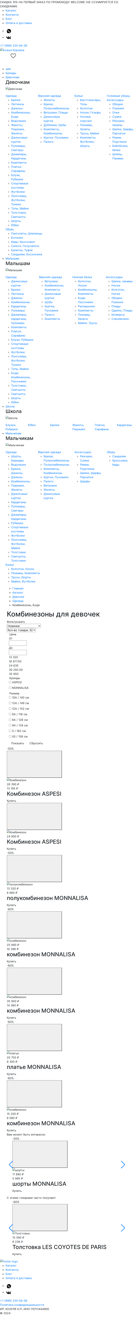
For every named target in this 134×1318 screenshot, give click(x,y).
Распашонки (86, 306)
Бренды (11, 73)
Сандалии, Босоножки (26, 254)
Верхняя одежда (49, 96)
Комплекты (19, 162)
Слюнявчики (120, 319)
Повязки (118, 108)
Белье (79, 96)
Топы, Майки (20, 208)
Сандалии (119, 456)
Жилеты (49, 100)
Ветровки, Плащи (56, 112)
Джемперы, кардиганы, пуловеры (19, 319)
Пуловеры (18, 310)
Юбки (15, 225)
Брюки (15, 100)
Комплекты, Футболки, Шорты (88, 142)
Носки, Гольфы (90, 112)
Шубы (49, 302)
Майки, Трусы (87, 323)
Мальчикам (13, 433)
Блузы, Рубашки (22, 339)
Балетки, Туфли (22, 250)
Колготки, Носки (22, 569)
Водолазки (18, 121)
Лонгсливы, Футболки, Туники (19, 200)
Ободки (117, 104)
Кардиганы (18, 306)
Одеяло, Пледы (121, 310)
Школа (10, 406)
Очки (115, 112)
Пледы (116, 306)
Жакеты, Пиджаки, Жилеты (18, 129)
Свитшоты (18, 394)
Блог (9, 19)
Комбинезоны (20, 302)
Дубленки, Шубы (55, 125)
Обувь (10, 229)
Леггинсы (17, 104)
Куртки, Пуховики (56, 137)
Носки (115, 285)
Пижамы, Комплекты (25, 573)
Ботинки (17, 237)
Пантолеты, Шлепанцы (26, 233)
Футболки (18, 191)
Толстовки (18, 552)
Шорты (16, 221)
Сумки (116, 116)
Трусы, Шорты (21, 577)
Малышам (12, 258)
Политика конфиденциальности (22, 1305)
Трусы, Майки (89, 133)
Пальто (49, 141)
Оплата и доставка (19, 23)
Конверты (118, 314)
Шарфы (85, 481)
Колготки (86, 108)
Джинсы (17, 108)
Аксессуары (114, 277)
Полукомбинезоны (56, 464)
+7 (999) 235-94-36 (13, 45)
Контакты (12, 14)
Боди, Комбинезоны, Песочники (21, 377)
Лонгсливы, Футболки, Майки (19, 544)
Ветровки (51, 281)
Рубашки (17, 523)
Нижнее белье (82, 277)
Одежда (11, 96)
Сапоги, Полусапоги (25, 246)
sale (8, 69)
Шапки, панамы (122, 281)
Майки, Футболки (23, 581)
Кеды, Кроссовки (23, 242)
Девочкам (12, 77)
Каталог (11, 10)
